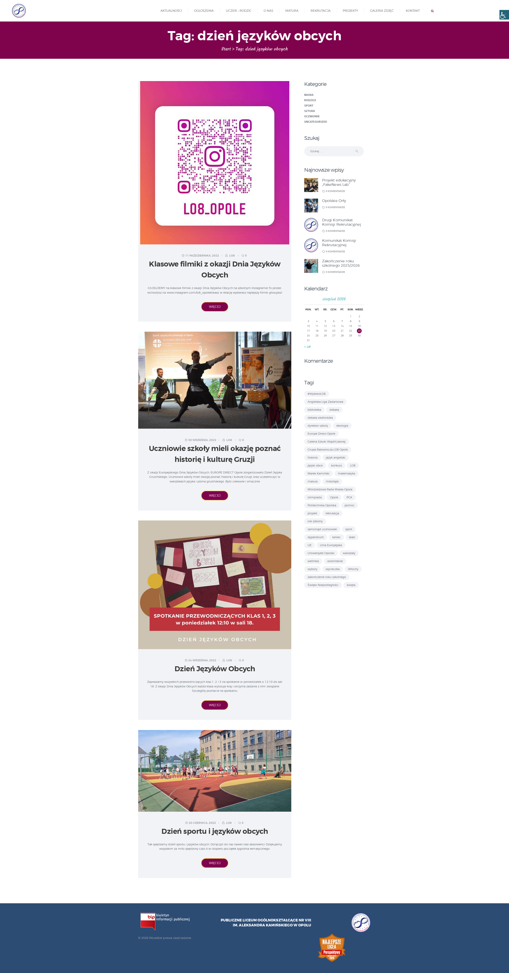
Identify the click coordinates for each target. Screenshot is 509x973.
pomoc (350, 505)
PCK (349, 497)
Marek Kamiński (318, 473)
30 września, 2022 (202, 440)
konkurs (336, 465)
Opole (334, 497)
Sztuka (309, 111)
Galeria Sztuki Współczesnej (327, 441)
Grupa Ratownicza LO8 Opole (328, 449)
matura (313, 481)
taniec (336, 537)
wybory (312, 569)
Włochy (353, 569)
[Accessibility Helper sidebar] (504, 15)
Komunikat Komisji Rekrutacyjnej (339, 242)
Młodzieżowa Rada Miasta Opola (330, 489)
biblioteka (314, 409)
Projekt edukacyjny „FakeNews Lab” (339, 182)
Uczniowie (312, 116)
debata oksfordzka (320, 417)
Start (226, 49)
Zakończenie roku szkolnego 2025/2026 (341, 263)
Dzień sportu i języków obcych (214, 831)
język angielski (335, 457)
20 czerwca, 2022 (202, 823)
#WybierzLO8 (317, 393)
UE (310, 545)
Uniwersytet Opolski (321, 553)
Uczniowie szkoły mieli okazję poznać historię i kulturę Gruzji (215, 454)
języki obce (315, 465)
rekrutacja (332, 513)
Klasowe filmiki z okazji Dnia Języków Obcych (215, 270)
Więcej (215, 307)
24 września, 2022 (202, 660)
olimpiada (315, 497)
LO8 (232, 255)
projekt (312, 513)
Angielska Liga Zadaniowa (325, 401)
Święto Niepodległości (323, 585)
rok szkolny (315, 521)
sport (348, 529)
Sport (308, 105)
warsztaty (349, 553)
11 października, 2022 (202, 255)
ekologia (342, 425)
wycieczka (333, 569)
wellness (313, 561)
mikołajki (332, 481)
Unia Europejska (331, 545)
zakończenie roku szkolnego (327, 577)
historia (313, 457)
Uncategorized (315, 121)
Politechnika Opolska (322, 505)
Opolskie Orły (334, 201)
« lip (307, 347)
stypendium (316, 537)
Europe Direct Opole (321, 433)
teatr (352, 537)
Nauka (309, 95)
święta (351, 585)
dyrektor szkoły (318, 425)
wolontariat (335, 561)
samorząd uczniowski (322, 529)
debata (334, 409)
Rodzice (310, 100)
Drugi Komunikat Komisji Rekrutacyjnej (341, 222)
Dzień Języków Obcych (215, 668)
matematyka (346, 473)
